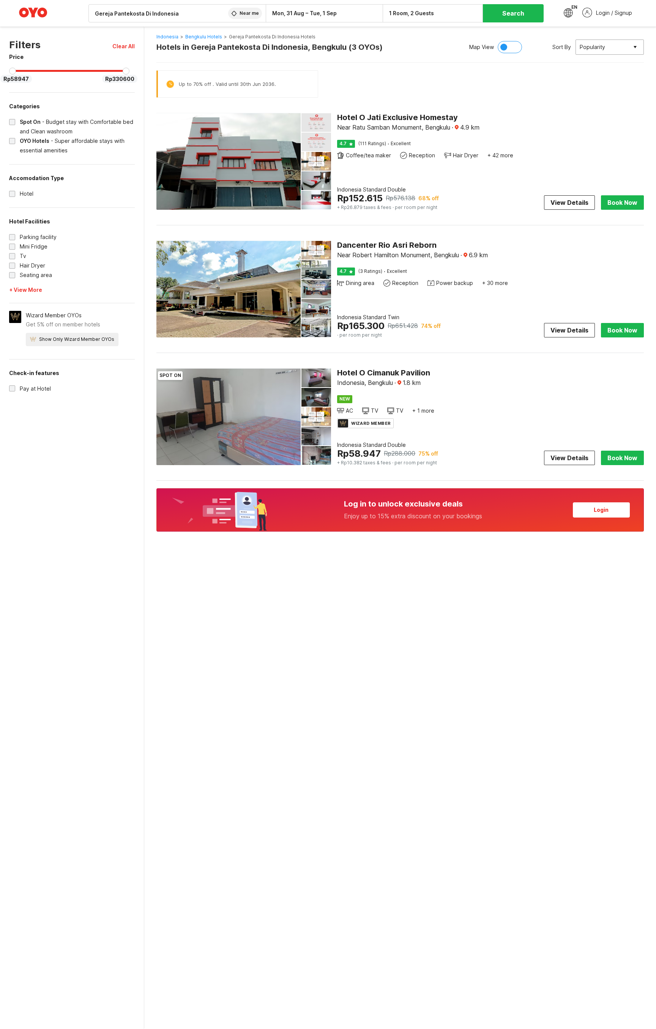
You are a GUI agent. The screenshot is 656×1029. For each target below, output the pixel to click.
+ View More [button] (25, 290)
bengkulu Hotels (203, 37)
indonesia (167, 37)
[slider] (12, 71)
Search (513, 13)
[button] (123, 46)
